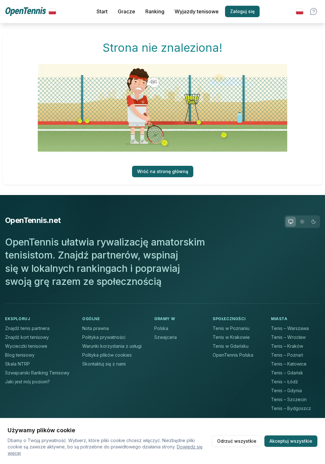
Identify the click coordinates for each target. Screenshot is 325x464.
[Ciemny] (313, 222)
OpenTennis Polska (233, 355)
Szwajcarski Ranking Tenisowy (37, 372)
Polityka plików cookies (107, 355)
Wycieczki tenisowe (26, 346)
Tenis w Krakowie (231, 337)
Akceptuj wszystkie (290, 441)
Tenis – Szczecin (289, 399)
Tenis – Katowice (289, 363)
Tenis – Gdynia (286, 390)
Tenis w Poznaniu (231, 328)
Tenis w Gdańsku (231, 346)
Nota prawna (95, 328)
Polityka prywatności (103, 337)
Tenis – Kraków (287, 346)
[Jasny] (302, 222)
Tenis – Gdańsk (287, 372)
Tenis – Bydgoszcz (291, 408)
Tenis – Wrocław (288, 337)
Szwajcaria (165, 337)
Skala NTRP (17, 363)
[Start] (30, 11)
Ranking (154, 11)
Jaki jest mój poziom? (27, 381)
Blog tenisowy (20, 355)
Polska (161, 328)
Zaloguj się (242, 11)
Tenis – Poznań (287, 355)
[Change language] (299, 11)
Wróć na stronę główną (162, 171)
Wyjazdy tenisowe (197, 11)
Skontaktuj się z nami (104, 363)
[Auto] (291, 222)
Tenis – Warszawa (290, 328)
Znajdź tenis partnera (27, 328)
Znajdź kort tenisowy (27, 337)
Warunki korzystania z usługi (112, 346)
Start (102, 11)
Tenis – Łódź (284, 381)
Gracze (126, 11)
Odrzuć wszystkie (236, 441)
